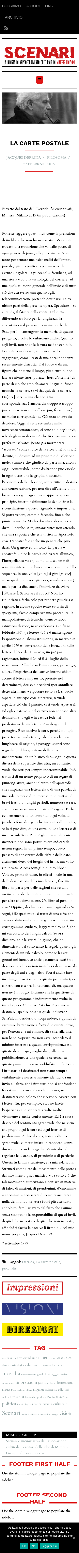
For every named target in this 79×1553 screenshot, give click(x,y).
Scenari (11, 1413)
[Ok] (74, 1538)
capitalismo (30, 1358)
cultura (66, 1358)
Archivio (13, 17)
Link (49, 5)
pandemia (41, 1397)
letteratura (65, 1382)
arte (19, 1358)
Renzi (20, 1404)
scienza (25, 1414)
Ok (24, 1546)
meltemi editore (24, 1389)
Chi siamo (11, 5)
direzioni (34, 1365)
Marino (6, 1390)
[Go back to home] (39, 53)
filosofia (56, 157)
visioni (66, 1413)
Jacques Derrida (23, 157)
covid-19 (56, 1358)
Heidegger (52, 1374)
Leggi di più (49, 1546)
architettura (9, 1358)
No (34, 1546)
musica (18, 1396)
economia (47, 1365)
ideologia (64, 1374)
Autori (33, 5)
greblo (40, 1374)
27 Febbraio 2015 (39, 164)
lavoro (53, 1383)
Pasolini (51, 1397)
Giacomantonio (28, 1374)
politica (9, 1404)
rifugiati (27, 1404)
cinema (45, 1358)
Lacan (46, 1383)
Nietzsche (30, 1397)
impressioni (26, 1382)
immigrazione (8, 1383)
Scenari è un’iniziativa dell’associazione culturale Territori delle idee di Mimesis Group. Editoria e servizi (37, 1447)
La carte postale (48, 1261)
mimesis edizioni (57, 1389)
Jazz (40, 1383)
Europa (57, 1365)
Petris (59, 1397)
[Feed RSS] (5, 28)
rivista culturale (54, 1404)
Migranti (38, 1390)
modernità (6, 1397)
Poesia (65, 1397)
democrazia (9, 1365)
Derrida (28, 1261)
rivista (36, 1404)
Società (44, 1414)
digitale (21, 1365)
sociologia (53, 1414)
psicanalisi (9, 1268)
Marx (13, 1389)
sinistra (34, 1414)
